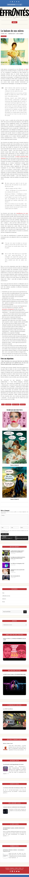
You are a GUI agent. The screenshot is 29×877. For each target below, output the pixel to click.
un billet (26, 69)
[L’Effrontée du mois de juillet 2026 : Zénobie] (6, 571)
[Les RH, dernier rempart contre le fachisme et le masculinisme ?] (6, 553)
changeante (11, 309)
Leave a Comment (19, 33)
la (22, 307)
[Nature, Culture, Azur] (8, 743)
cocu (3, 404)
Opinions (3, 36)
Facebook (7, 868)
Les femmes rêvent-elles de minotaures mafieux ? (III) (14, 787)
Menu (14, 22)
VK (23, 868)
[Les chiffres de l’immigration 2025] (6, 565)
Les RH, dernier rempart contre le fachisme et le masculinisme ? (17, 551)
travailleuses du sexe (22, 213)
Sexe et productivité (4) (15, 576)
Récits (3, 601)
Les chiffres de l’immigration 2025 (17, 563)
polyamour (23, 404)
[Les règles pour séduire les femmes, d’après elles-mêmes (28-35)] (6, 559)
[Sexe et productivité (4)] (6, 578)
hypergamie (8, 404)
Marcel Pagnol (16, 404)
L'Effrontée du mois (6, 595)
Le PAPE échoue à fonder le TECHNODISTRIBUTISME (14, 674)
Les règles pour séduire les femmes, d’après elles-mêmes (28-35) (18, 558)
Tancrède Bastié (11, 33)
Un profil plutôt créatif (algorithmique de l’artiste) (13, 764)
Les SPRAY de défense (8, 708)
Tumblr (16, 868)
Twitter (20, 868)
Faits (3, 592)
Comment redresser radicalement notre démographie (14, 807)
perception (5, 309)
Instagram (12, 868)
